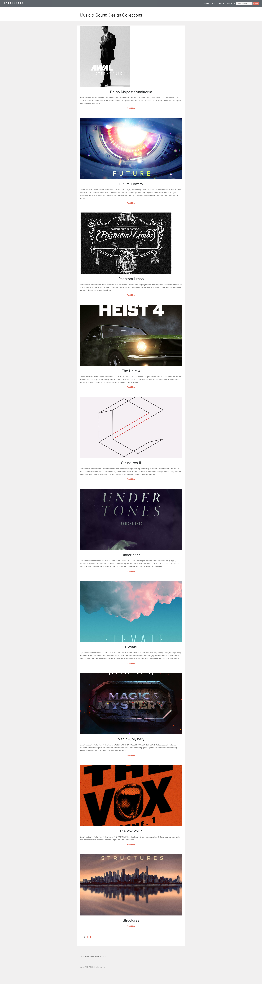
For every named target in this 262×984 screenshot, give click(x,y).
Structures (131, 920)
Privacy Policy (100, 956)
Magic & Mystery (131, 738)
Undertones (131, 554)
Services (221, 3)
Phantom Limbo (131, 278)
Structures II (131, 462)
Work (213, 3)
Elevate (131, 646)
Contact (230, 3)
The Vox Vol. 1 (131, 830)
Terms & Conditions (87, 956)
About (206, 3)
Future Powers (131, 183)
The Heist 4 (131, 370)
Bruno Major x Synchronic (131, 91)
